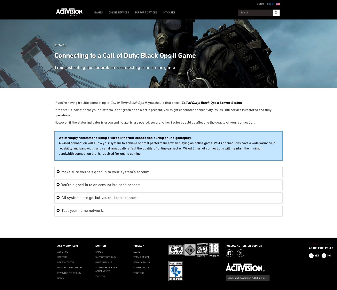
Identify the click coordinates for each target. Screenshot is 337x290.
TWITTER (100, 276)
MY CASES (169, 12)
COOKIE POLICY (141, 268)
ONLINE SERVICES (119, 12)
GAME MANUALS (103, 262)
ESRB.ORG (139, 273)
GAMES (98, 12)
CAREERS (62, 257)
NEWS (60, 278)
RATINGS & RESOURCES (70, 268)
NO (329, 255)
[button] (278, 4)
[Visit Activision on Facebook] (229, 253)
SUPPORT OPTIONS (146, 12)
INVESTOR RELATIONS (69, 273)
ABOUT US (62, 252)
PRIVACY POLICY (141, 262)
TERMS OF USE (141, 257)
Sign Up (260, 4)
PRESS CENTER (65, 262)
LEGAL (136, 252)
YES (317, 255)
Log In (270, 4)
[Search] (276, 13)
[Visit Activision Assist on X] (240, 253)
